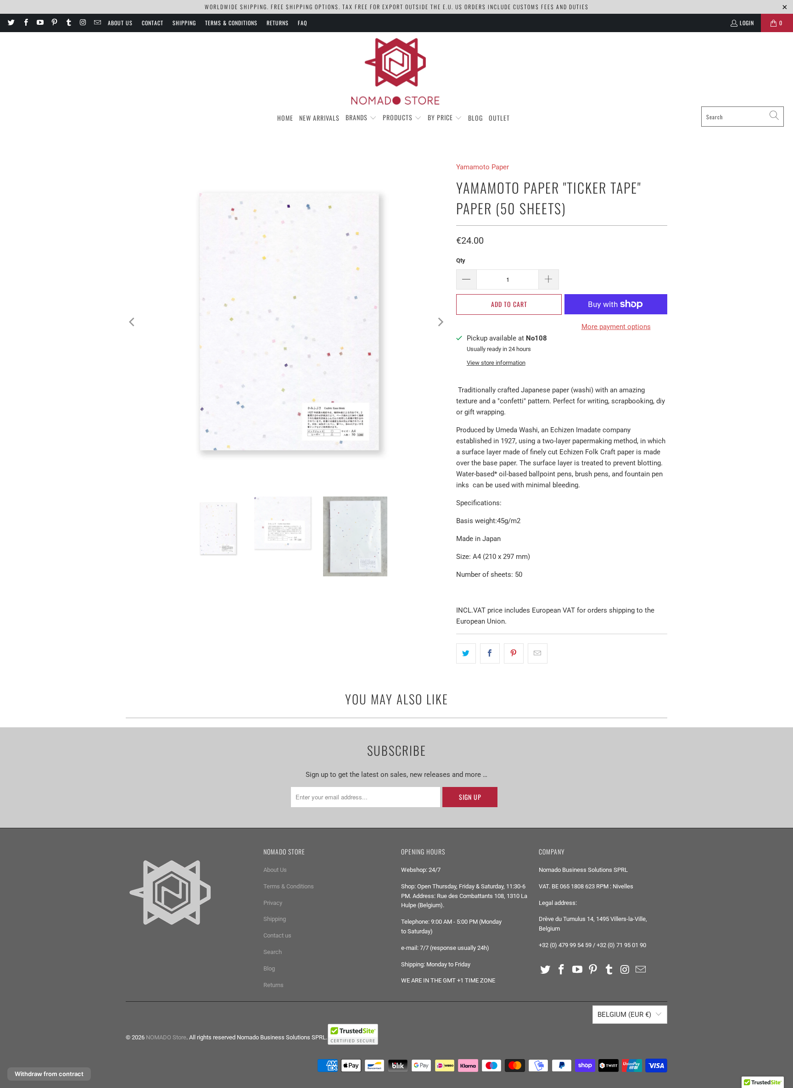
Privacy (272, 902)
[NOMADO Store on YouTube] (40, 23)
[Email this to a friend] (537, 653)
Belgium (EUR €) (624, 1014)
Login (747, 23)
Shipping (184, 23)
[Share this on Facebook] (490, 653)
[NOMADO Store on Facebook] (25, 23)
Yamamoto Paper (482, 167)
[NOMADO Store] (396, 71)
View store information (496, 362)
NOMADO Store (166, 1037)
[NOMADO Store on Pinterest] (54, 23)
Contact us (277, 935)
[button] (361, 117)
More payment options (616, 327)
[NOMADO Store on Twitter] (11, 23)
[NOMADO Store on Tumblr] (68, 23)
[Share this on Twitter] (466, 653)
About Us (120, 23)
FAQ (302, 23)
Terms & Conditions (231, 23)
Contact (152, 23)
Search (272, 952)
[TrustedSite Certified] (353, 1034)
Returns (278, 23)
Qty (460, 260)
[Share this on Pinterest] (514, 653)
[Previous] (132, 322)
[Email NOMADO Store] (97, 23)
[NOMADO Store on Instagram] (82, 23)
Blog (269, 968)
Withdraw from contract (49, 1073)
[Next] (440, 322)
